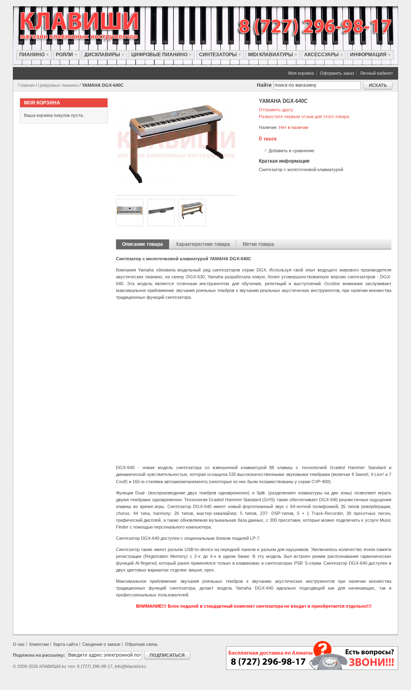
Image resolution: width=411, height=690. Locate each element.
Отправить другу (276, 109)
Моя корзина (301, 73)
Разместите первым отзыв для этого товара (304, 116)
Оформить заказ (337, 73)
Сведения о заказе (101, 644)
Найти (264, 85)
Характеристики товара (203, 244)
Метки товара (258, 244)
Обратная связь (141, 644)
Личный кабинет (376, 73)
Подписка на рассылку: (39, 655)
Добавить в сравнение (291, 150)
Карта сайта (65, 644)
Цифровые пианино (58, 85)
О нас (19, 644)
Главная (26, 85)
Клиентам (39, 644)
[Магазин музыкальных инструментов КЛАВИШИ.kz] (87, 25)
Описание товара (142, 244)
